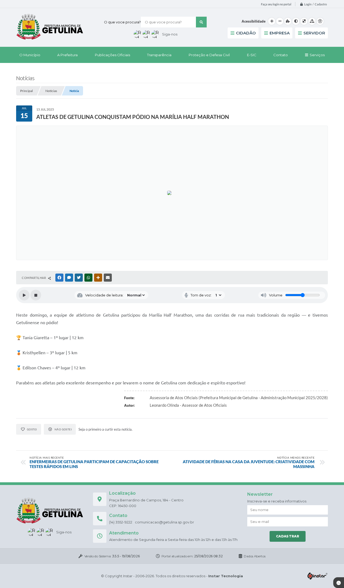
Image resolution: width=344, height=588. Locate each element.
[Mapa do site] (312, 21)
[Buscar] (201, 22)
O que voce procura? (122, 22)
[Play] (24, 295)
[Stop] (35, 295)
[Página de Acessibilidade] (320, 21)
